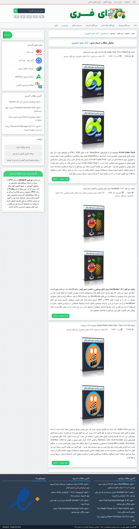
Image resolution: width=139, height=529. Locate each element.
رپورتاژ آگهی (107, 2)
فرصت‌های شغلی (94, 2)
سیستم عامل (77, 25)
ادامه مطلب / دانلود (60, 179)
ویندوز (112, 33)
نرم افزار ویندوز (124, 25)
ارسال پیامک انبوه (23, 147)
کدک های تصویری (83, 56)
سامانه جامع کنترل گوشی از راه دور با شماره (23, 160)
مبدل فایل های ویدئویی (73, 192)
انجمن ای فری (81, 307)
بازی (56, 25)
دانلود (127, 33)
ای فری (110, 303)
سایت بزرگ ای (77, 170)
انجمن (110, 173)
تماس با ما (118, 2)
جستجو (7, 34)
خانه (134, 2)
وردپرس (65, 25)
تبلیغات (127, 2)
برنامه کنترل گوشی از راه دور (23, 153)
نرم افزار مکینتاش (108, 25)
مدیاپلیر (94, 56)
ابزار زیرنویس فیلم (90, 192)
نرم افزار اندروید (91, 25)
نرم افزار (120, 33)
